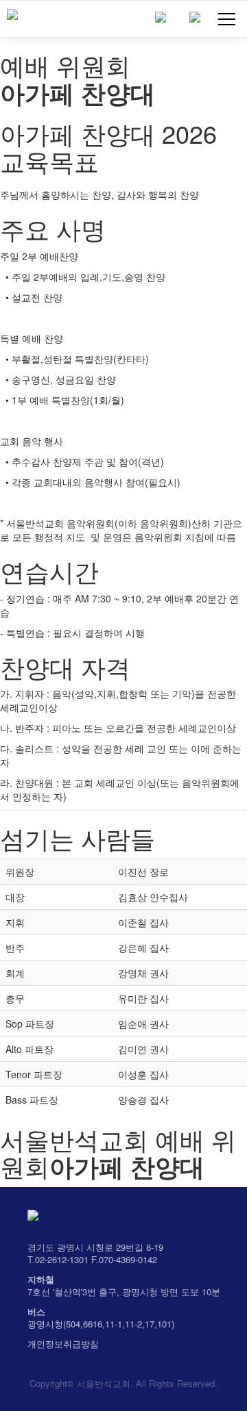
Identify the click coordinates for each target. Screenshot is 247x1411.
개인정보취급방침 (63, 1344)
